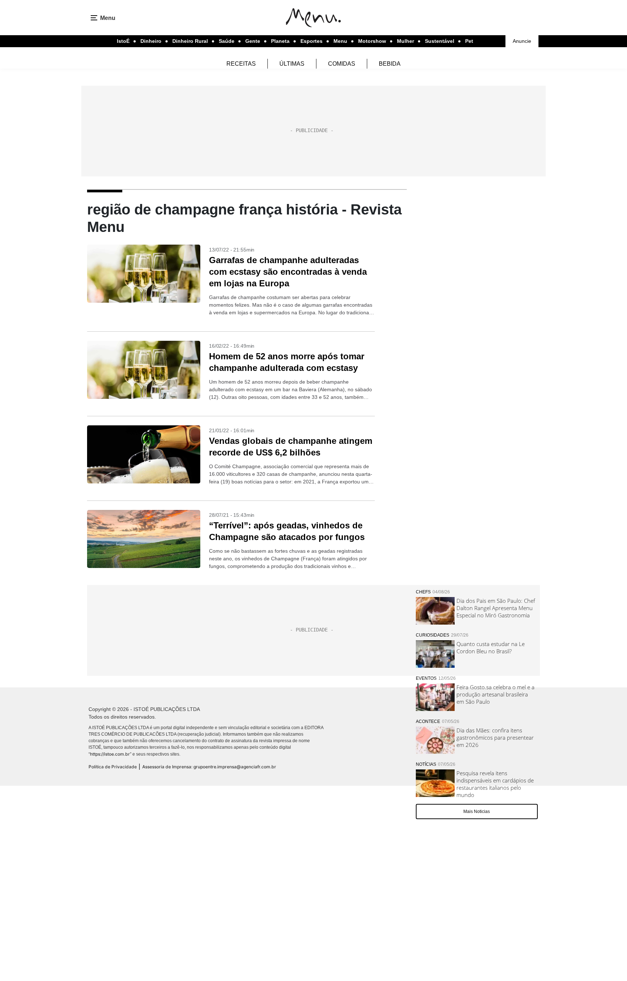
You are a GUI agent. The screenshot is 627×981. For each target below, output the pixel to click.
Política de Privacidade (113, 766)
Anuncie (522, 41)
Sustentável (439, 41)
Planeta (280, 41)
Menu (340, 41)
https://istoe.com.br (110, 754)
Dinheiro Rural (190, 41)
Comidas (341, 64)
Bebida (390, 64)
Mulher (405, 41)
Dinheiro (150, 41)
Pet (469, 41)
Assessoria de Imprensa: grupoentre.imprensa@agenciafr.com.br (209, 766)
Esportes (311, 41)
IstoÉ (123, 41)
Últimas (291, 64)
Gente (252, 41)
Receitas (241, 64)
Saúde (226, 41)
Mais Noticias (476, 811)
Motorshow (372, 41)
